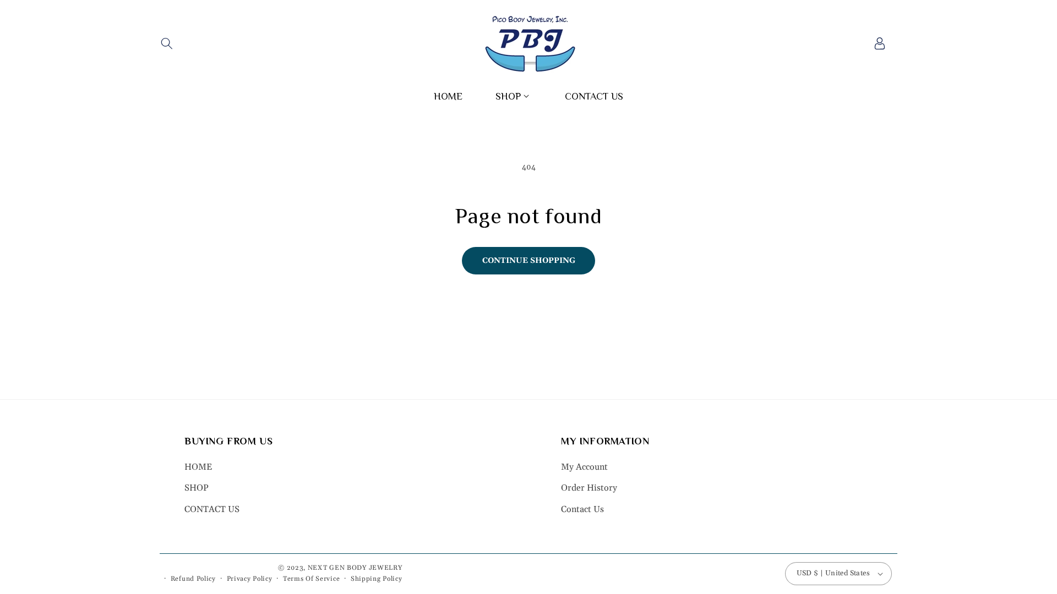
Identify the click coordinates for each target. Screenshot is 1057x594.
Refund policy (193, 579)
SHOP (196, 487)
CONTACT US (211, 509)
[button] (166, 43)
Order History (589, 487)
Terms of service (311, 579)
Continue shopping (528, 261)
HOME (198, 466)
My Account (584, 466)
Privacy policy (250, 579)
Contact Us (582, 509)
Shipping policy (376, 579)
